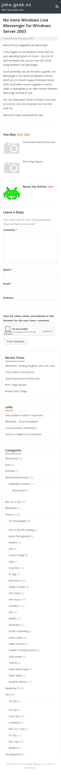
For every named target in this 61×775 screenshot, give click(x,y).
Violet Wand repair (19, 669)
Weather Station (17, 681)
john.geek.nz (16, 5)
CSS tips (13, 710)
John (15, 38)
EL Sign (13, 574)
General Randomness (17, 477)
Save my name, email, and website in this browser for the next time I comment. (28, 318)
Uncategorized (13, 754)
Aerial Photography (19, 536)
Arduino (13, 542)
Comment (10, 229)
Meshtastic (11, 508)
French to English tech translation (23, 434)
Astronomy (11, 458)
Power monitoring (18, 631)
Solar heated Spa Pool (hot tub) (39, 142)
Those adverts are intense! (19, 372)
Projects (9, 514)
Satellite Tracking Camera (23, 650)
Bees (8, 464)
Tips (7, 694)
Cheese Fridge (16, 555)
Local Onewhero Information (21, 428)
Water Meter (16, 675)
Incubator (14, 605)
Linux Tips (14, 716)
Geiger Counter (17, 586)
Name (8, 269)
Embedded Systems (19, 483)
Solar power (15, 656)
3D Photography (18, 521)
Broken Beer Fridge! (16, 391)
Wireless (13, 747)
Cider (11, 561)
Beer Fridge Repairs (33, 161)
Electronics (15, 580)
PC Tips (13, 735)
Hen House (15, 599)
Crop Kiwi (14, 567)
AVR (11, 548)
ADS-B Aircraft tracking (21, 530)
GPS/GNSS (14, 593)
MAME (12, 618)
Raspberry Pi (12, 688)
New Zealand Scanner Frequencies (24, 415)
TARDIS (13, 662)
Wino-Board (18, 490)
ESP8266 (10, 471)
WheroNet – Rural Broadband (21, 421)
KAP (11, 612)
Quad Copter (16, 637)
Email (7, 283)
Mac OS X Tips (13, 501)
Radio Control (16, 643)
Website (8, 297)
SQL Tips (13, 741)
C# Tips (13, 701)
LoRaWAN (14, 722)
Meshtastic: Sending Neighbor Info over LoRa (30, 365)
